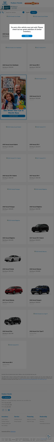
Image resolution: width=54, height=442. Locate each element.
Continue (27, 36)
